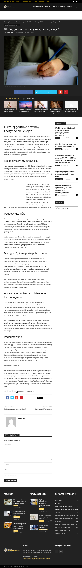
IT (56, 195)
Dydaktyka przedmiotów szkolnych (66, 515)
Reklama (41, 1)
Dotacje (62, 6)
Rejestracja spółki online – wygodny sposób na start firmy (65, 174)
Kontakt (48, 1)
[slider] (10, 391)
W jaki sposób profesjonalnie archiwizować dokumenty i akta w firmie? (44, 503)
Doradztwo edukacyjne (62, 527)
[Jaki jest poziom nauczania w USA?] (10, 105)
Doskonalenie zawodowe (63, 506)
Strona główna (38, 6)
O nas (35, 1)
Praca (55, 6)
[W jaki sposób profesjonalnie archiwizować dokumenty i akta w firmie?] (34, 502)
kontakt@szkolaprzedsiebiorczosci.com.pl (36, 559)
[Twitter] (76, 1)
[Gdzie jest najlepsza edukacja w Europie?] (56, 105)
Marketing (58, 149)
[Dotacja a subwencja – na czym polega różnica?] (34, 517)
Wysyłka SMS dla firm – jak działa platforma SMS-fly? (20, 513)
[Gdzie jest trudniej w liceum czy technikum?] (71, 105)
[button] (75, 6)
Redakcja (10, 32)
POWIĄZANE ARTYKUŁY (11, 99)
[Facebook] (73, 1)
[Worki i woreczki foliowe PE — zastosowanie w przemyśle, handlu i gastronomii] (8, 502)
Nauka (6, 25)
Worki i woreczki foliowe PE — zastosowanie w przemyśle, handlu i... (20, 501)
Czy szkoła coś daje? (40, 111)
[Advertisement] (41, 15)
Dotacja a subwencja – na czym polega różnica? (45, 516)
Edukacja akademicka (14, 25)
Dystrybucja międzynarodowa (64, 524)
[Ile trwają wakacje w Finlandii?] (25, 105)
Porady (47, 6)
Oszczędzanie (43, 529)
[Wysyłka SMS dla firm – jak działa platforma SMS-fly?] (8, 513)
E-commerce (59, 500)
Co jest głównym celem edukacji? (15, 409)
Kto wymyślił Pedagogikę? (43, 409)
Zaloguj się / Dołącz (27, 1)
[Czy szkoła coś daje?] (41, 105)
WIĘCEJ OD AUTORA (28, 99)
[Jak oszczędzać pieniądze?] (34, 527)
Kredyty (69, 6)
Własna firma (59, 179)
